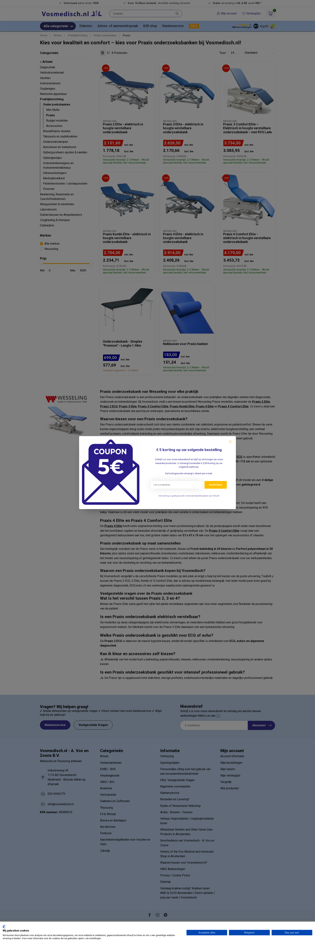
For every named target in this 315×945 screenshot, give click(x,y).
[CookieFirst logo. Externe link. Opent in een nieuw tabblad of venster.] (4, 926)
